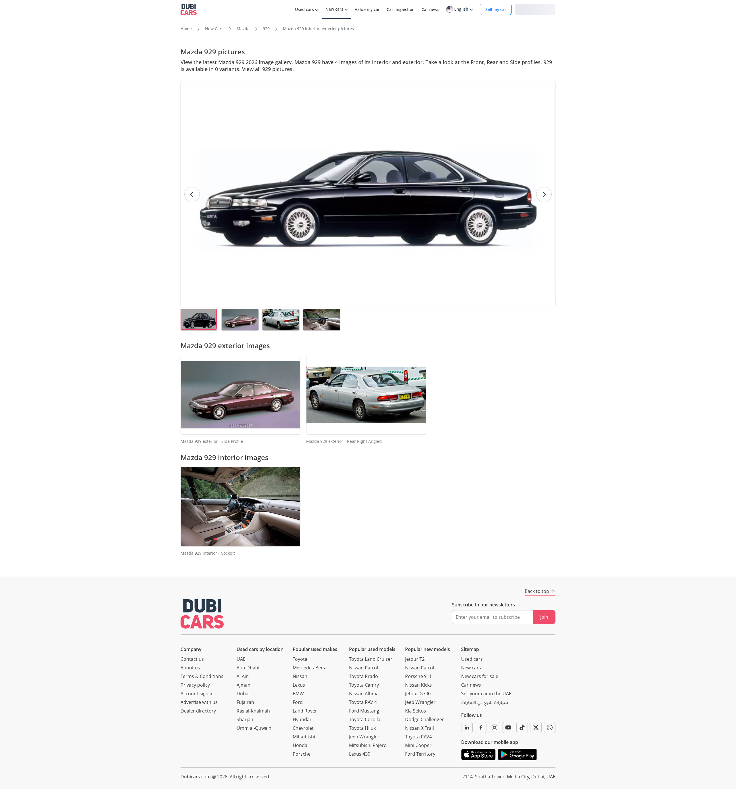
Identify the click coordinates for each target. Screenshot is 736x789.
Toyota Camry (364, 685)
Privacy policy (195, 685)
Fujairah (245, 702)
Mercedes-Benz (309, 667)
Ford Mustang (364, 711)
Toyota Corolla (364, 719)
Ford (298, 702)
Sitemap (470, 649)
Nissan (300, 676)
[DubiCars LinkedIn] (467, 727)
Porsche (301, 754)
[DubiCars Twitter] (536, 727)
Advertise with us (199, 702)
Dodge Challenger (424, 719)
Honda (300, 745)
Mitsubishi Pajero (368, 745)
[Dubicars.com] (202, 613)
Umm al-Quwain (254, 728)
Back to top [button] (537, 591)
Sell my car (495, 9)
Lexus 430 (359, 754)
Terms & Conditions (202, 676)
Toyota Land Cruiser (370, 659)
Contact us (192, 659)
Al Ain (243, 676)
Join (544, 617)
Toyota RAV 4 (363, 702)
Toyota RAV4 (418, 737)
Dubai (243, 693)
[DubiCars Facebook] (481, 727)
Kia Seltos (415, 711)
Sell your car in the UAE (486, 693)
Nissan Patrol (363, 667)
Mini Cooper (418, 745)
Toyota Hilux (362, 728)
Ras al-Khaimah (253, 711)
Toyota (300, 659)
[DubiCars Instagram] (494, 727)
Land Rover (305, 711)
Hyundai (302, 719)
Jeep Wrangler (364, 737)
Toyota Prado (363, 676)
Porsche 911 (418, 676)
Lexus (299, 685)
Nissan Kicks (418, 685)
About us (190, 667)
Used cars (472, 659)
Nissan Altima (364, 693)
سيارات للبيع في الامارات (484, 703)
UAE (241, 659)
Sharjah (245, 719)
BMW (298, 693)
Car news (471, 685)
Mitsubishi (304, 737)
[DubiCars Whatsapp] (550, 727)
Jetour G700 (418, 693)
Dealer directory (198, 711)
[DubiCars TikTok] (522, 727)
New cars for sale (479, 676)
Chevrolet (303, 728)
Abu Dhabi (248, 667)
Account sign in (197, 693)
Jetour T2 (415, 659)
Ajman (243, 685)
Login (535, 9)
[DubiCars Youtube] (508, 727)
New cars (471, 667)
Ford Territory (420, 754)
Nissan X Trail (419, 728)
